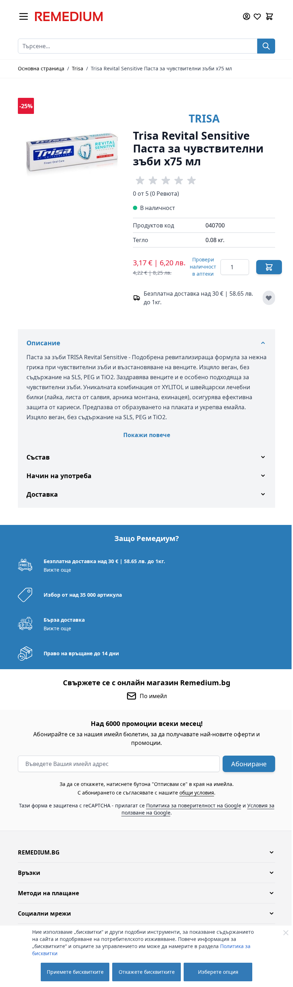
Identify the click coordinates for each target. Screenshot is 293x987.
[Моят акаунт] (246, 16)
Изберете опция (218, 971)
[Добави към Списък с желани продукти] (269, 298)
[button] (144, 852)
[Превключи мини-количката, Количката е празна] (269, 16)
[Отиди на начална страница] (133, 16)
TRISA (204, 118)
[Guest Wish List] (257, 16)
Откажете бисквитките (147, 971)
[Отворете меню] (23, 16)
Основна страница (41, 68)
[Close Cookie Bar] (286, 932)
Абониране (246, 764)
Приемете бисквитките (75, 971)
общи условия (194, 792)
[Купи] (269, 267)
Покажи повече (146, 435)
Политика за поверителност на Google (190, 805)
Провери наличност (203, 266)
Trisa (77, 68)
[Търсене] (266, 46)
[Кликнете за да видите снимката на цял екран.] (72, 152)
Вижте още (55, 569)
